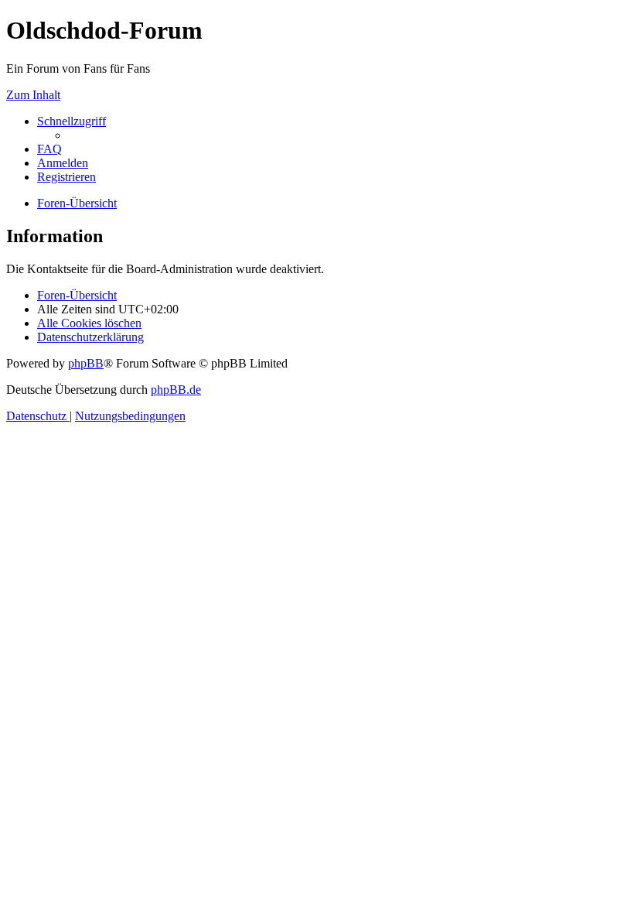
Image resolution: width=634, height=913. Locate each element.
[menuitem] (49, 149)
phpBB (86, 363)
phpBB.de (176, 389)
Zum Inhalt (33, 94)
